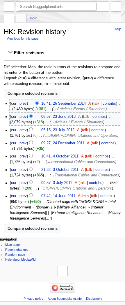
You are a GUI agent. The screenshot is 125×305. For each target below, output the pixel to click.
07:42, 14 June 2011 (58, 196)
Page (9, 19)
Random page (15, 254)
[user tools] (116, 6)
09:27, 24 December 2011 (62, 143)
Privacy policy (33, 298)
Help (117, 29)
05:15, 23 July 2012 (57, 130)
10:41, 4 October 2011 (59, 156)
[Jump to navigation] (9, 6)
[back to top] (63, 271)
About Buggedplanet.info (65, 298)
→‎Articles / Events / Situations (79, 109)
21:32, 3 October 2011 (59, 170)
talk (96, 103)
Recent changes (16, 249)
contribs (109, 103)
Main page (12, 244)
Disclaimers (94, 298)
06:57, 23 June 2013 (58, 117)
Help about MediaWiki (20, 259)
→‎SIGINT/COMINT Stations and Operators (80, 136)
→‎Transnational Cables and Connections (81, 162)
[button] (62, 53)
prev (23, 103)
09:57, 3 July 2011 (56, 183)
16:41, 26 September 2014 (63, 103)
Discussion (21, 19)
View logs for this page (22, 38)
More (33, 18)
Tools (116, 19)
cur (13, 117)
